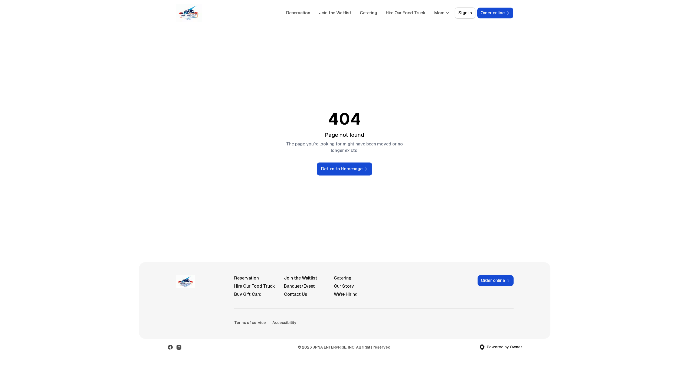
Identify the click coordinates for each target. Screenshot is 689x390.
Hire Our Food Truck (406, 13)
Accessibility (284, 322)
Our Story (344, 286)
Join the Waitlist (335, 13)
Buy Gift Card (248, 294)
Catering (368, 13)
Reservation (298, 13)
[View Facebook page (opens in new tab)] (170, 347)
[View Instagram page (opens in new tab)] (179, 347)
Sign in (465, 13)
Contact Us (295, 294)
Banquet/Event (299, 286)
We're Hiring (346, 294)
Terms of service (250, 322)
